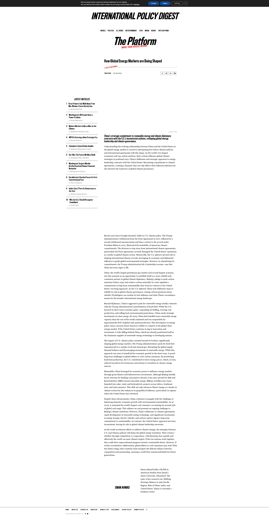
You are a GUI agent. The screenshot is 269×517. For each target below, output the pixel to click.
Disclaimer (115, 509)
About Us (75, 509)
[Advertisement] (82, 82)
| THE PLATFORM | (111, 67)
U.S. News (119, 31)
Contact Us (84, 509)
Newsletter (104, 509)
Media (147, 31)
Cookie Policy (126, 509)
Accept (153, 3)
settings (136, 4)
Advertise (94, 509)
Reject (165, 3)
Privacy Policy (139, 509)
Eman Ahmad (107, 73)
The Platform (163, 31)
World (102, 31)
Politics (111, 31)
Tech (141, 31)
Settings (177, 3)
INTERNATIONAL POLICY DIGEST (134, 16)
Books (153, 31)
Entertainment (131, 31)
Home (67, 509)
